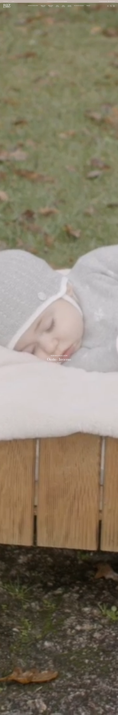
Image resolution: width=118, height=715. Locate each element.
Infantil (69, 6)
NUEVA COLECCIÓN (33, 5)
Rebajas (88, 5)
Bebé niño (50, 6)
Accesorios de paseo (79, 5)
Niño (63, 6)
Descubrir (59, 362)
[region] (59, 359)
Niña (57, 6)
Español (13, 1)
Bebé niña (43, 6)
